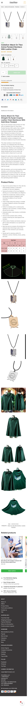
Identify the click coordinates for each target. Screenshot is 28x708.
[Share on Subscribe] (16, 99)
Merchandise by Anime (7, 632)
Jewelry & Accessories (9, 6)
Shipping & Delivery (6, 620)
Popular (3, 634)
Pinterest (3, 664)
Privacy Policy (5, 606)
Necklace (17, 6)
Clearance (4, 638)
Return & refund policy (7, 624)
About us (3, 601)
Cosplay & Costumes (6, 650)
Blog (2, 642)
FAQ (2, 612)
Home (2, 6)
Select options (12, 570)
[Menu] (3, 2)
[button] (6, 72)
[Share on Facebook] (5, 99)
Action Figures (5, 648)
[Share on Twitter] (7, 99)
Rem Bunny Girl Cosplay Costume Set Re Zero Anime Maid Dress (11, 561)
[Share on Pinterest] (10, 99)
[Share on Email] (13, 99)
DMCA (3, 604)
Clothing (3, 652)
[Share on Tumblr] (18, 99)
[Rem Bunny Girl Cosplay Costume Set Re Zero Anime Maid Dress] (12, 547)
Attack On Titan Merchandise (14, 525)
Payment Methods (6, 622)
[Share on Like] (2, 99)
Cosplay (23, 525)
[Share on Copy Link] (21, 99)
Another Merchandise (6, 559)
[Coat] (3, 58)
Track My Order (5, 618)
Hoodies (3, 654)
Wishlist (3, 640)
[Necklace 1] (8, 58)
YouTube (3, 666)
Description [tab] (4, 107)
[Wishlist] (20, 538)
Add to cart (17, 72)
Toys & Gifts (4, 656)
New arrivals (4, 636)
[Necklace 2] (13, 58)
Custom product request (7, 626)
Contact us (4, 610)
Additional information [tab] (7, 110)
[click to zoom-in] (13, 20)
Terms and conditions (7, 608)
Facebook (3, 662)
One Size (12, 65)
